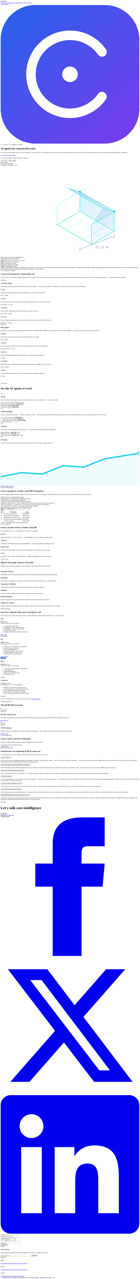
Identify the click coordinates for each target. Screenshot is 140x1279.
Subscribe (34, 1255)
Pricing (8, 2)
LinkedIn (22, 1276)
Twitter (18, 1276)
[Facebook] (70, 955)
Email (2, 1236)
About (16, 2)
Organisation (4, 1238)
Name (2, 1234)
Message (3, 1243)
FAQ (17, 1263)
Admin (37, 1277)
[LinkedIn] (70, 1233)
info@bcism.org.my (9, 815)
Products (12, 2)
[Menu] (9, 4)
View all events (5, 746)
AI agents (3, 1263)
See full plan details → (35, 699)
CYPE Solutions (19, 1269)
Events (25, 2)
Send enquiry (4, 1244)
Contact (30, 2)
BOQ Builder (9, 1263)
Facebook (13, 1276)
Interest (2, 1239)
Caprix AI (3, 2)
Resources (21, 2)
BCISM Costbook (10, 1269)
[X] (70, 1094)
